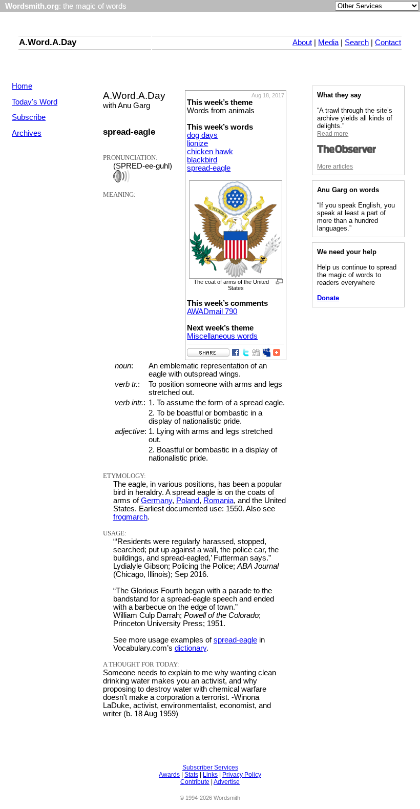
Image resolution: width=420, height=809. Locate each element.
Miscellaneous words (222, 336)
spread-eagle (208, 168)
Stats (191, 774)
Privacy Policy (241, 774)
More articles (335, 166)
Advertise (227, 781)
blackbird (202, 160)
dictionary (190, 648)
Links (210, 774)
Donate (328, 298)
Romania (218, 500)
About (302, 42)
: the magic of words (66, 6)
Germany (156, 500)
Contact (388, 42)
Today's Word (34, 102)
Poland (187, 500)
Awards (169, 774)
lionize (197, 143)
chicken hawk (210, 152)
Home (22, 86)
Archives (26, 133)
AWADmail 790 (212, 311)
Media (328, 42)
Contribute (194, 781)
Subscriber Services (210, 767)
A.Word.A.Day (47, 42)
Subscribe (29, 117)
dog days (202, 135)
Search (357, 42)
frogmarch (130, 517)
